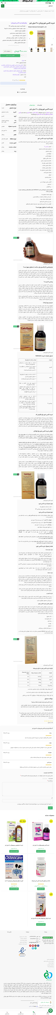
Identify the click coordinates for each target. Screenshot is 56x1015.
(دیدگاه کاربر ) (15, 80)
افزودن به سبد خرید (10, 55)
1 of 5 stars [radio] (46, 778)
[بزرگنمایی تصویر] (52, 44)
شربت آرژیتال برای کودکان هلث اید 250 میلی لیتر (41, 918)
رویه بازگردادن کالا (51, 966)
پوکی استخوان (19, 71)
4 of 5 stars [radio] (43, 778)
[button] (53, 38)
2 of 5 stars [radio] (45, 778)
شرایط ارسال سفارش (23, 942)
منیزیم (24, 72)
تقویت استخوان (12, 71)
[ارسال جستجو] (2, 6)
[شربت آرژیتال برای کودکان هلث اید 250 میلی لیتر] (41, 904)
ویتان (23, 60)
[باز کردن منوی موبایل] (53, 2)
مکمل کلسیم (6, 67)
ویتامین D (21, 72)
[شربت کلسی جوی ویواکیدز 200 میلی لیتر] (41, 831)
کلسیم (5, 71)
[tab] (39, 105)
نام (52, 798)
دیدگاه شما (50, 781)
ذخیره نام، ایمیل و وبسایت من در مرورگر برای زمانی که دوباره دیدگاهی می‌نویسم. (34, 804)
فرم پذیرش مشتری (50, 959)
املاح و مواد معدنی (19, 65)
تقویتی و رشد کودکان (24, 11)
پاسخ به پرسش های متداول (49, 961)
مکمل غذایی (40, 11)
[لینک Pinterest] (30, 946)
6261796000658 (16, 74)
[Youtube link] (33, 946)
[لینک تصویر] (22, 952)
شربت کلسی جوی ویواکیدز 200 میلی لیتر (41, 845)
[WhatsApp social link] (20, 92)
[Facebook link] (38, 946)
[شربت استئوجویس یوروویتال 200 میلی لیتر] (14, 831)
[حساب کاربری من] (5, 2)
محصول (48, 112)
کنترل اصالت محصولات (23, 944)
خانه (53, 11)
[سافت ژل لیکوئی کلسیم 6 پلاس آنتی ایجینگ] (41, 867)
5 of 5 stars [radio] (42, 778)
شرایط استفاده (51, 963)
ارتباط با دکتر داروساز (23, 936)
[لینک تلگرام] (18, 92)
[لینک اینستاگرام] (35, 946)
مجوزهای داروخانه (23, 938)
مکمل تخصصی (18, 67)
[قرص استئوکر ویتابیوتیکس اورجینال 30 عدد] (14, 867)
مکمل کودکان (33, 11)
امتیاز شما (51, 778)
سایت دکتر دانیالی (40, 114)
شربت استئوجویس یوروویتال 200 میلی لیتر (14, 845)
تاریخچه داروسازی (50, 965)
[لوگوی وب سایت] (48, 3)
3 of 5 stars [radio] (44, 778)
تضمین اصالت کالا (23, 940)
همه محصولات (47, 11)
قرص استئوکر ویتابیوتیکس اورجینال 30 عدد (14, 881)
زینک (8, 71)
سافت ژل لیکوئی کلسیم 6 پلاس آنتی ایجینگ (41, 881)
